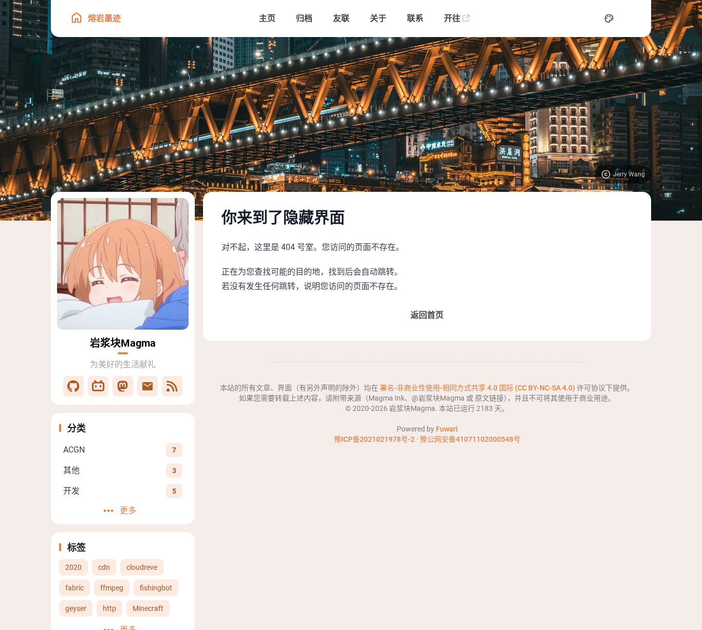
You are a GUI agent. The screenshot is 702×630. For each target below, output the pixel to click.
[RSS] (172, 386)
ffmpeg (111, 588)
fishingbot (156, 588)
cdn (104, 567)
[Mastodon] (123, 386)
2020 (73, 567)
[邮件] (147, 386)
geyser (75, 608)
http (109, 608)
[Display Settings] (609, 18)
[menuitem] (631, 18)
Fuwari (447, 429)
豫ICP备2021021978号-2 (374, 439)
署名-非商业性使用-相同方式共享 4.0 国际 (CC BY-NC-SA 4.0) (478, 388)
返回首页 (427, 315)
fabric (74, 588)
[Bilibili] (98, 386)
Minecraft (148, 608)
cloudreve (141, 567)
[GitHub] (73, 386)
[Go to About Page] (123, 264)
